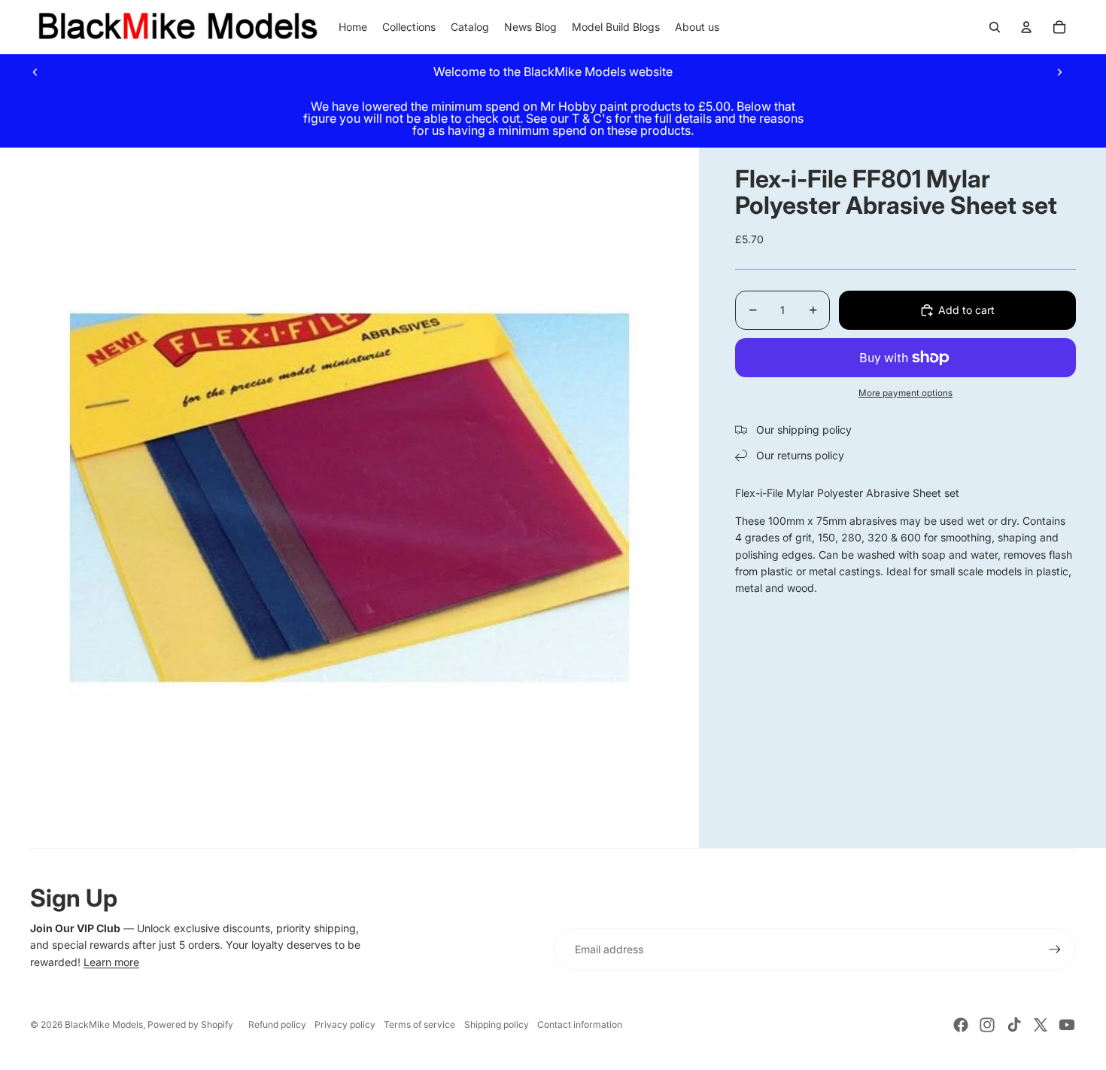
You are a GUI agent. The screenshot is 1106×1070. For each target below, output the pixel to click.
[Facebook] (961, 1025)
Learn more (111, 962)
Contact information (579, 1024)
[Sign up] (1055, 949)
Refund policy (277, 1024)
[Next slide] (1059, 71)
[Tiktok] (1014, 1025)
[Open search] (994, 27)
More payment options (905, 393)
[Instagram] (987, 1025)
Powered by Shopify (190, 1024)
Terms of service (419, 1024)
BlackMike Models (104, 1024)
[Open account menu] (1026, 27)
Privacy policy (344, 1024)
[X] (1041, 1025)
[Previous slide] (35, 71)
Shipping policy (496, 1024)
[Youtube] (1067, 1025)
